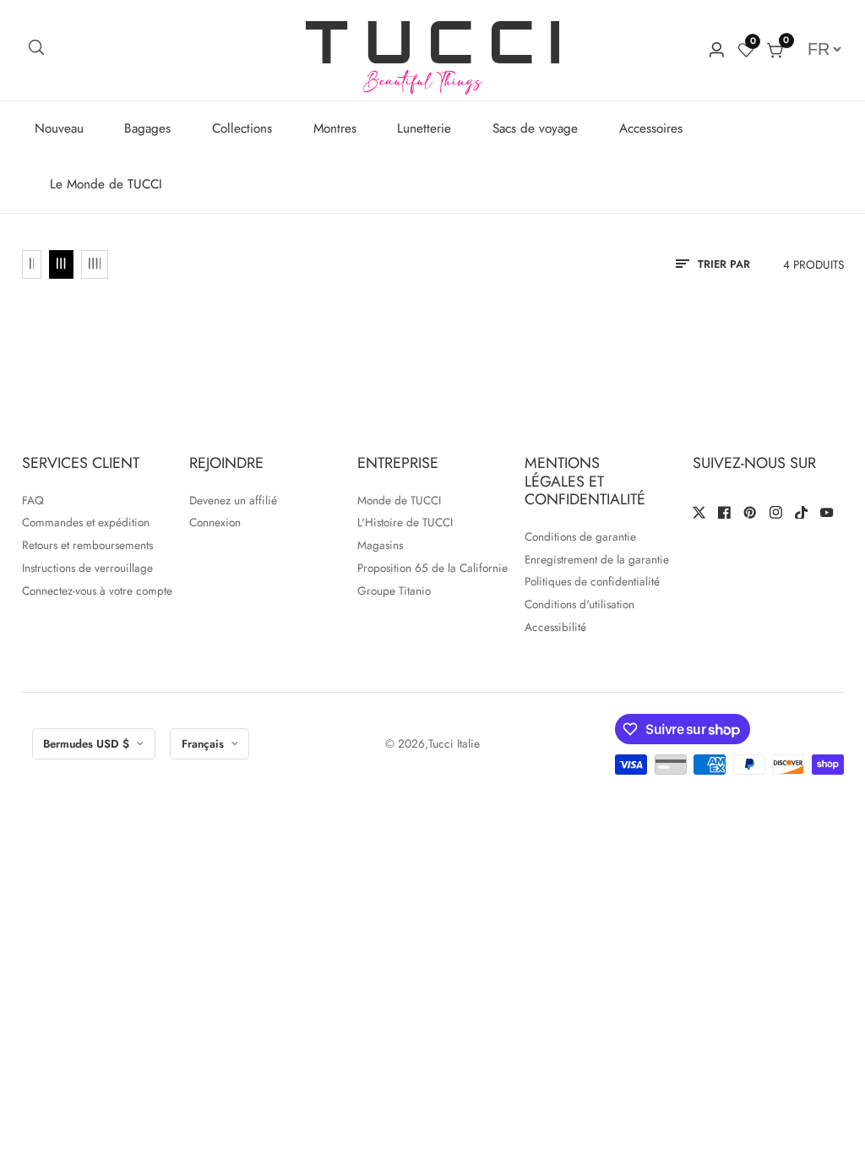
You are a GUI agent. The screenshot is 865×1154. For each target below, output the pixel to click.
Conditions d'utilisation (579, 604)
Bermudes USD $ (88, 744)
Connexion (215, 522)
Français (204, 744)
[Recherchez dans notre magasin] (37, 50)
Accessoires (651, 128)
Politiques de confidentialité (592, 581)
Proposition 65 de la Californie (432, 567)
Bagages (147, 128)
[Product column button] (32, 264)
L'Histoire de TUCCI (405, 522)
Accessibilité (555, 626)
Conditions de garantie (580, 536)
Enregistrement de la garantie (597, 559)
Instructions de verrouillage (87, 567)
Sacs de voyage (535, 128)
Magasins (380, 544)
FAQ (33, 500)
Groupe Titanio (394, 590)
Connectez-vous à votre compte (97, 590)
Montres (334, 128)
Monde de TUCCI (399, 500)
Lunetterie (424, 128)
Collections (242, 128)
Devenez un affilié (233, 500)
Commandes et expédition (86, 522)
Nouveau (59, 128)
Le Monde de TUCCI (106, 184)
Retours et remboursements (87, 544)
